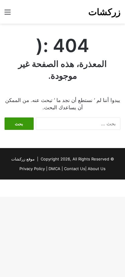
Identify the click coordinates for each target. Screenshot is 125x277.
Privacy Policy (32, 168)
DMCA (54, 168)
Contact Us (74, 168)
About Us (97, 168)
